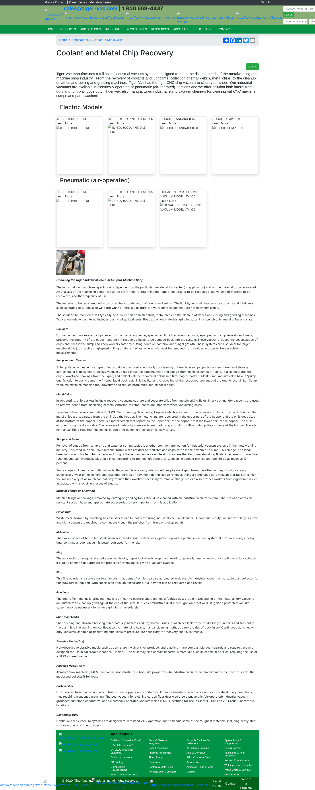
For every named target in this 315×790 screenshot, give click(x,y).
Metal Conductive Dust (124, 774)
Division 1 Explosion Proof (126, 740)
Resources (160, 29)
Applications (90, 29)
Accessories (137, 29)
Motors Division (55, 2)
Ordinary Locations (122, 757)
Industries (113, 29)
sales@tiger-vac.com (91, 8)
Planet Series (78, 2)
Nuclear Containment (236, 760)
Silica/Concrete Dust (198, 757)
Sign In (266, 2)
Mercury (191, 771)
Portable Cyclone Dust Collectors (199, 742)
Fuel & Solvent (232, 747)
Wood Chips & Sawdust (237, 769)
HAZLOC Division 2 (122, 745)
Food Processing (158, 747)
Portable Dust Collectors (162, 771)
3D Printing (117, 762)
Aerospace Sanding (197, 747)
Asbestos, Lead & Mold (199, 766)
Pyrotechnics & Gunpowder (233, 742)
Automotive (192, 762)
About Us (180, 29)
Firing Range (156, 757)
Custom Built (231, 774)
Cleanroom (155, 762)
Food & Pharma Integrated (158, 742)
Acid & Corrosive (196, 752)
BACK (252, 67)
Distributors (202, 29)
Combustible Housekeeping (119, 768)
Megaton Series (100, 2)
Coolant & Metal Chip (107, 40)
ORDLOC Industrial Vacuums (122, 751)
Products (68, 29)
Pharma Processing (160, 752)
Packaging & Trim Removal (234, 754)
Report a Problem (246, 783)
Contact (225, 29)
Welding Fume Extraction (238, 765)
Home (51, 29)
